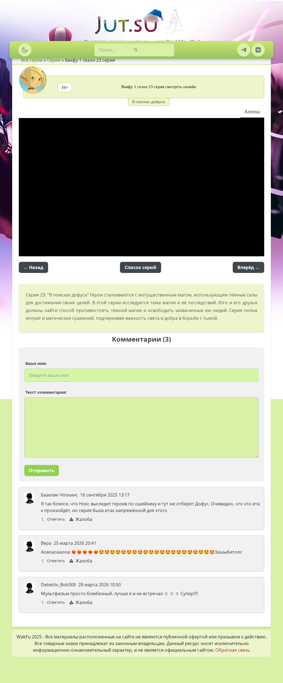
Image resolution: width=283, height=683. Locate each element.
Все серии (32, 60)
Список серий (140, 267)
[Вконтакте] (258, 50)
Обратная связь (232, 650)
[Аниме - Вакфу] (141, 25)
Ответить (56, 519)
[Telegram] (243, 50)
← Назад (33, 267)
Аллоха (252, 111)
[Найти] (134, 50)
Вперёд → (248, 267)
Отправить (41, 470)
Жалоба (83, 519)
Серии (54, 60)
